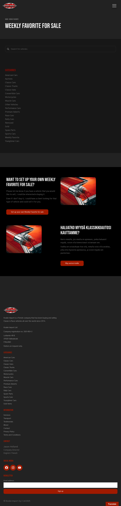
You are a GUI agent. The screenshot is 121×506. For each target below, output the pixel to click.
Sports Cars (10, 134)
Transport (7, 418)
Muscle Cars (10, 101)
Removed (9, 123)
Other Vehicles (11, 105)
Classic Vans (10, 90)
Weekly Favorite (12, 137)
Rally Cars (9, 119)
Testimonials (8, 422)
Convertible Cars (12, 93)
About (6, 425)
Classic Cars (10, 83)
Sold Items (8, 404)
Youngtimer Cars (12, 141)
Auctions (9, 79)
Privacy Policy (9, 432)
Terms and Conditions (12, 435)
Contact (7, 428)
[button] (114, 6)
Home (6, 19)
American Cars (11, 75)
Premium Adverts (12, 112)
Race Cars (9, 116)
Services (7, 415)
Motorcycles (10, 97)
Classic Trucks (11, 86)
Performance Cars (13, 108)
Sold (7, 127)
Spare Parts (10, 130)
